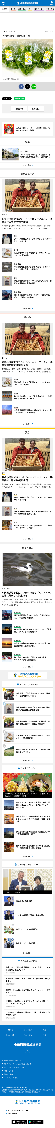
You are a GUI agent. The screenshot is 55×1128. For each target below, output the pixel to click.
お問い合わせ (8, 1071)
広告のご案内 (8, 1074)
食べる (13, 9)
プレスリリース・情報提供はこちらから (17, 1064)
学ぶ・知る (50, 9)
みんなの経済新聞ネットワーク (27, 1102)
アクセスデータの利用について (14, 1067)
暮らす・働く (39, 9)
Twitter (27, 1050)
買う (30, 9)
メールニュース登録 (11, 1078)
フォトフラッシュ (8, 31)
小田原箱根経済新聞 (27, 3)
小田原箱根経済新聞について (14, 1060)
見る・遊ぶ (22, 9)
